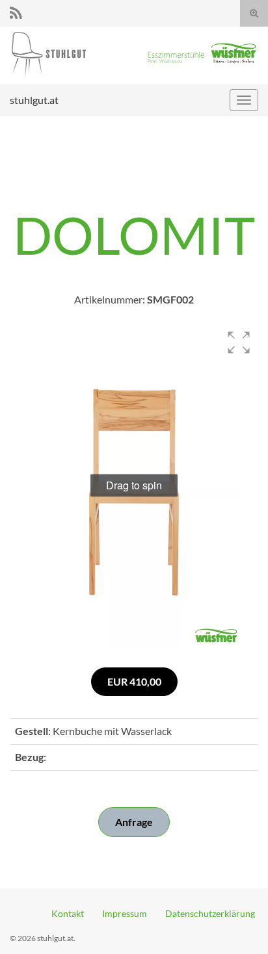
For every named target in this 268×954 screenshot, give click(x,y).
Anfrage (134, 822)
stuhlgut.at (34, 100)
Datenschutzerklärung (210, 913)
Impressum (124, 913)
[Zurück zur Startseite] (134, 55)
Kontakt (67, 913)
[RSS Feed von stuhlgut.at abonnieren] (16, 10)
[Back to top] (238, 925)
